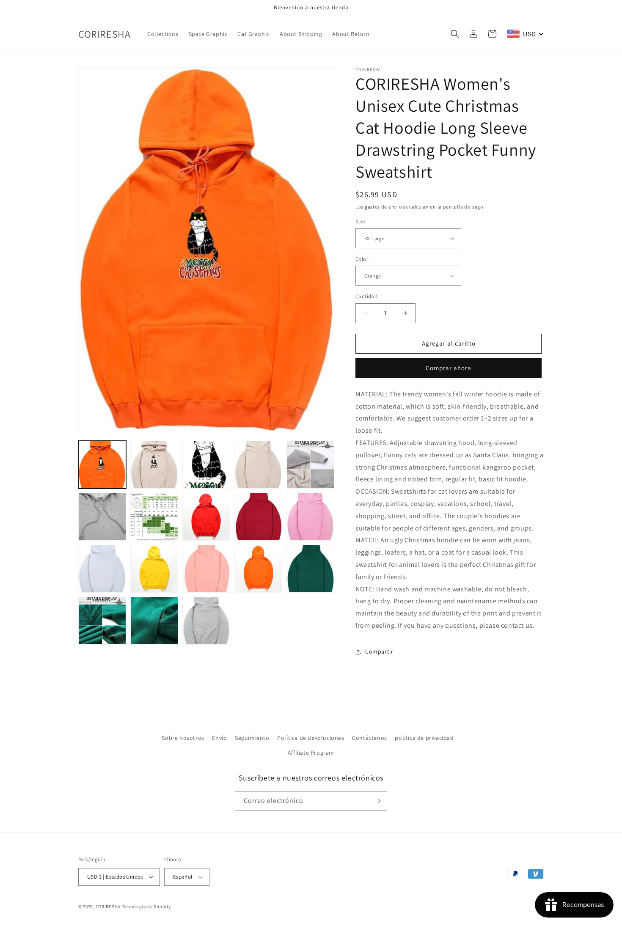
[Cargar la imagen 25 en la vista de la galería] (154, 621)
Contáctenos (369, 738)
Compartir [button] (379, 651)
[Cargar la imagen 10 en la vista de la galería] (206, 517)
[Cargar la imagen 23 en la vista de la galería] (310, 569)
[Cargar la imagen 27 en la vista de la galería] (206, 621)
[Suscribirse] (377, 801)
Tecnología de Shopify (146, 907)
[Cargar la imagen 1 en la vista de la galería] (102, 465)
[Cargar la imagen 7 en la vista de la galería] (102, 517)
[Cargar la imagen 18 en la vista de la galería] (154, 569)
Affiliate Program (311, 752)
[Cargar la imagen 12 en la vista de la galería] (258, 517)
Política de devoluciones (310, 738)
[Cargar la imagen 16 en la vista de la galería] (102, 569)
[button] (455, 34)
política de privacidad (424, 738)
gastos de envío (383, 206)
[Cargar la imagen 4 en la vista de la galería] (206, 465)
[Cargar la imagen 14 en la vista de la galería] (310, 517)
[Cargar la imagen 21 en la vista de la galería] (258, 569)
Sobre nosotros (183, 738)
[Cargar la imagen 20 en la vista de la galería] (206, 569)
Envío (219, 738)
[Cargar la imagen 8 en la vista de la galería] (154, 517)
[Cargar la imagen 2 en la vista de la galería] (154, 465)
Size (360, 221)
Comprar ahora (448, 368)
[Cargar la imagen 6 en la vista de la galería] (310, 465)
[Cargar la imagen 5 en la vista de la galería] (258, 465)
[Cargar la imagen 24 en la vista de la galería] (102, 621)
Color (361, 259)
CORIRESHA (108, 907)
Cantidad (366, 296)
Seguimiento (252, 738)
